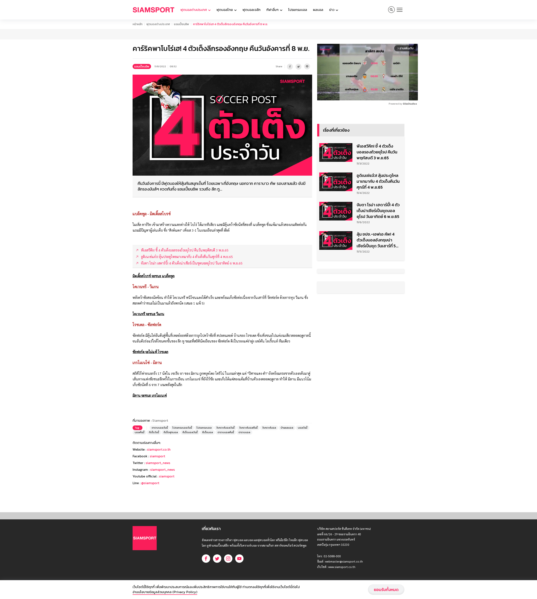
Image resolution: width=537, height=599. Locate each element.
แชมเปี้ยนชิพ (181, 24)
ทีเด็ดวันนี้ (154, 432)
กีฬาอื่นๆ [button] (272, 9)
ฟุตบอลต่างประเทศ (158, 24)
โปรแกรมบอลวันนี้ (182, 428)
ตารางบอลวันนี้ (160, 428)
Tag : (137, 428)
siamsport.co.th (159, 449)
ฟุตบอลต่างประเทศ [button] (194, 9)
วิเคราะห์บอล (269, 428)
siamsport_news (158, 462)
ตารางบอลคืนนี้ (226, 432)
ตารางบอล (244, 432)
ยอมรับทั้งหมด (386, 589)
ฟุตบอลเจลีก (251, 9)
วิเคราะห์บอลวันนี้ (225, 428)
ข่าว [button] (332, 9)
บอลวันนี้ (302, 428)
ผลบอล (318, 9)
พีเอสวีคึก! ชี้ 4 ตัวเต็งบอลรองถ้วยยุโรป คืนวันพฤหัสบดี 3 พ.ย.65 (377, 152)
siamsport (157, 456)
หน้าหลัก (137, 24)
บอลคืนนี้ (139, 432)
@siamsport (150, 482)
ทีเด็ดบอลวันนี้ (190, 432)
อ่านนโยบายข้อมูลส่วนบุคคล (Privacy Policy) (165, 591)
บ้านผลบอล (287, 428)
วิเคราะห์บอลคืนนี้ (248, 428)
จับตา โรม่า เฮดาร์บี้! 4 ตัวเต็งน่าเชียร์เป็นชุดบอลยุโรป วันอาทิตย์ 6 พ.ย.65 (378, 210)
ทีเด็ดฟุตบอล (171, 432)
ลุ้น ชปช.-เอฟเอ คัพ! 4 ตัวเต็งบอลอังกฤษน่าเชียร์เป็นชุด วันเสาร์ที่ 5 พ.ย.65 (376, 240)
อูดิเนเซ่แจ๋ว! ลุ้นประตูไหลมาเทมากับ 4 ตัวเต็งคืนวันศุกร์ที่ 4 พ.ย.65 (378, 181)
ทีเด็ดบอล (207, 432)
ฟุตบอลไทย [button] (225, 9)
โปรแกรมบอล (297, 9)
